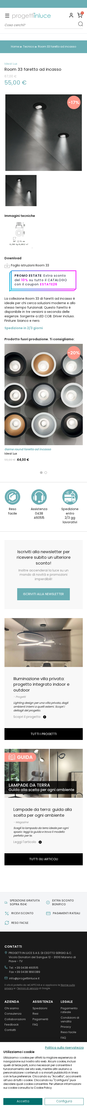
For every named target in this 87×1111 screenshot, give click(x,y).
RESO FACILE (19, 923)
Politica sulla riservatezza (64, 1048)
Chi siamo (11, 1008)
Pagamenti (40, 1019)
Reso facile (68, 1032)
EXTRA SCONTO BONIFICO (63, 902)
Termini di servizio (27, 988)
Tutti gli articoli (43, 859)
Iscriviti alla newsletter (43, 594)
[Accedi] (71, 15)
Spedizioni (40, 1008)
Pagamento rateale (69, 1010)
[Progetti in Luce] (31, 16)
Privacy (66, 1027)
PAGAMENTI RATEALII (46, 3)
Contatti (10, 1030)
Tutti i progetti (44, 734)
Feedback (11, 1024)
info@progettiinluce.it (24, 978)
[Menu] (7, 16)
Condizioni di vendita (70, 1019)
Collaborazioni (15, 1019)
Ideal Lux (10, 64)
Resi (35, 1013)
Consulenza (12, 1013)
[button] (80, 15)
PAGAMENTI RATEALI (66, 913)
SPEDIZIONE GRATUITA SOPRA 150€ (25, 902)
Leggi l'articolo (25, 842)
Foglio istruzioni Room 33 (30, 265)
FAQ (35, 1024)
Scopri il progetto (27, 717)
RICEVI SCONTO (22, 913)
